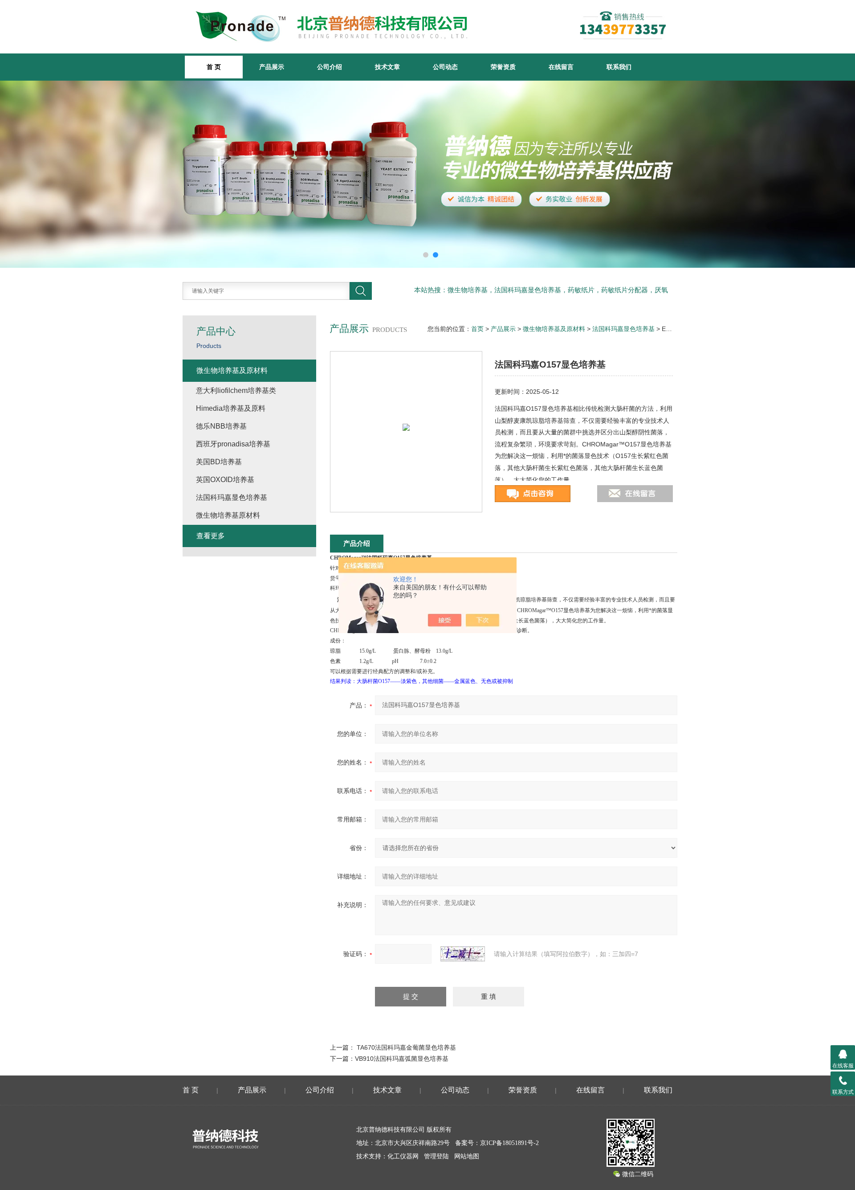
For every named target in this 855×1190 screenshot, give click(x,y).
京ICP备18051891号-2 (509, 1143)
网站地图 (466, 1156)
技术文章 (387, 66)
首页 (477, 328)
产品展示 (271, 66)
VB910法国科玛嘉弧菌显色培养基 (401, 1058)
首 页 (191, 1090)
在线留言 (561, 66)
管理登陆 (436, 1156)
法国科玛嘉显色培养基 (623, 328)
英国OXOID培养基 (225, 479)
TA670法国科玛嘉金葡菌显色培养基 (406, 1047)
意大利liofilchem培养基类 (236, 390)
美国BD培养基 (219, 462)
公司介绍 (329, 66)
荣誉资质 (503, 66)
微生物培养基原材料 (228, 515)
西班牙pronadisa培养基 (233, 444)
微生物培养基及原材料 (554, 328)
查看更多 (210, 536)
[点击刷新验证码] (462, 953)
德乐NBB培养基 (221, 426)
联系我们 (619, 66)
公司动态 (445, 66)
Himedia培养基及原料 (230, 408)
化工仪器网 (403, 1156)
